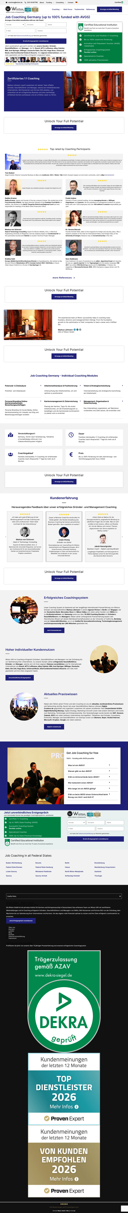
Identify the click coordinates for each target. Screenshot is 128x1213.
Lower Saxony (11, 871)
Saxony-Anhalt (41, 876)
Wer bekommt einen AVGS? (80, 783)
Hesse (67, 867)
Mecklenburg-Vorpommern (104, 867)
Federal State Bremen (14, 867)
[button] (5, 536)
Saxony (9, 876)
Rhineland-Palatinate (43, 871)
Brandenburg (99, 863)
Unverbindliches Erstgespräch (20, 678)
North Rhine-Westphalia (74, 871)
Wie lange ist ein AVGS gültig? (82, 789)
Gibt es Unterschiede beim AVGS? (84, 777)
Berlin (67, 863)
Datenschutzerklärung (23, 35)
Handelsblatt (109, 175)
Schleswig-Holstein (72, 876)
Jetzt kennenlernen (54, 630)
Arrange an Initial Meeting (109, 9)
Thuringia (98, 876)
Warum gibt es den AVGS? (80, 771)
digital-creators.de (54, 727)
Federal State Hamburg (44, 867)
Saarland (97, 871)
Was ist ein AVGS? (76, 765)
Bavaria (38, 863)
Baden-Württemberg (14, 863)
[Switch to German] (76, 2)
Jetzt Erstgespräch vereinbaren (20, 921)
